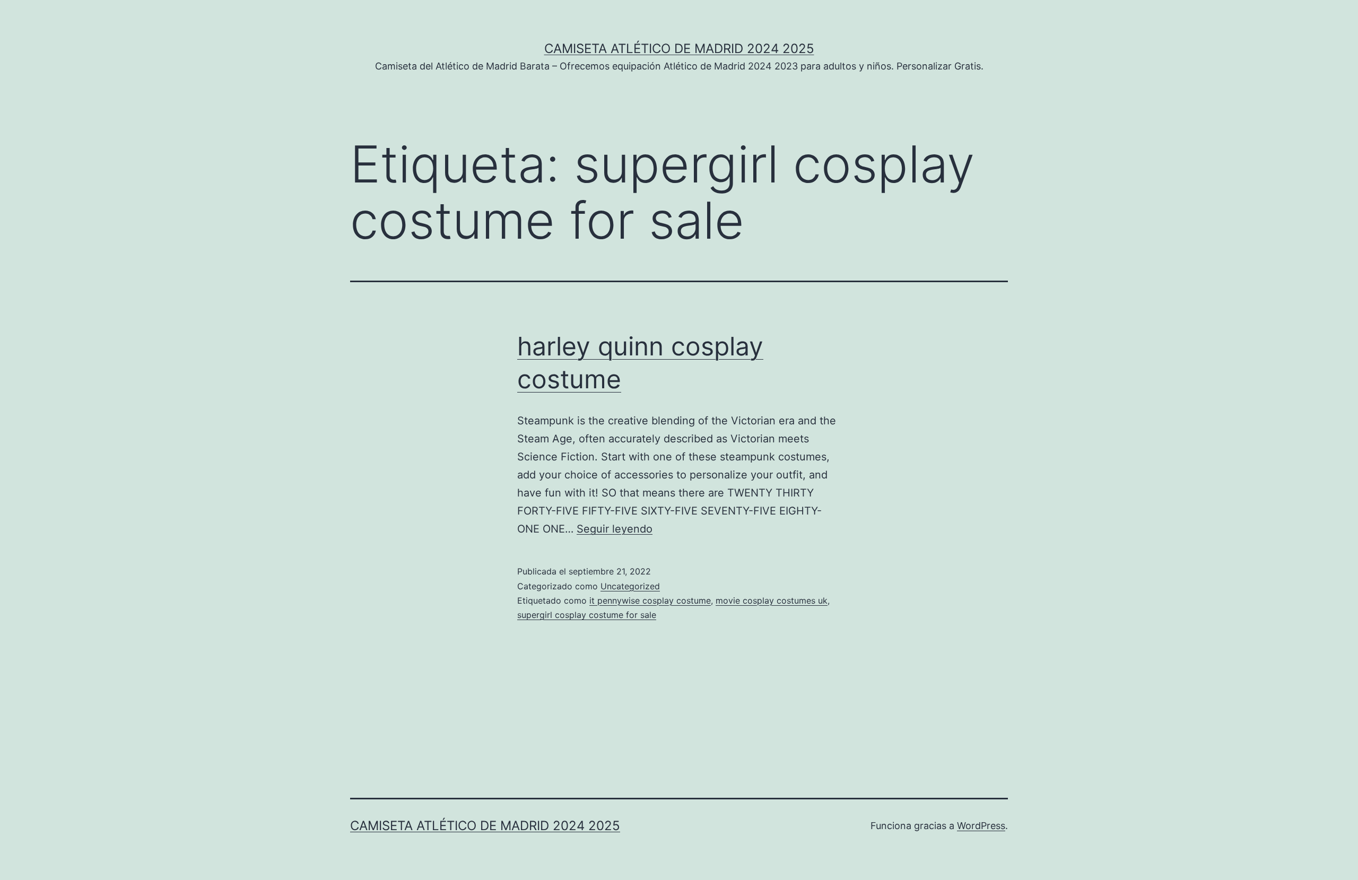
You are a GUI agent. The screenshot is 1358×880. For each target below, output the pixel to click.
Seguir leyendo (614, 528)
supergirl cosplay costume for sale (586, 614)
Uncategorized (630, 586)
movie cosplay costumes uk (772, 600)
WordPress (981, 825)
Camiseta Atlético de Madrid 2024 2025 (679, 48)
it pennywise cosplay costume (650, 600)
